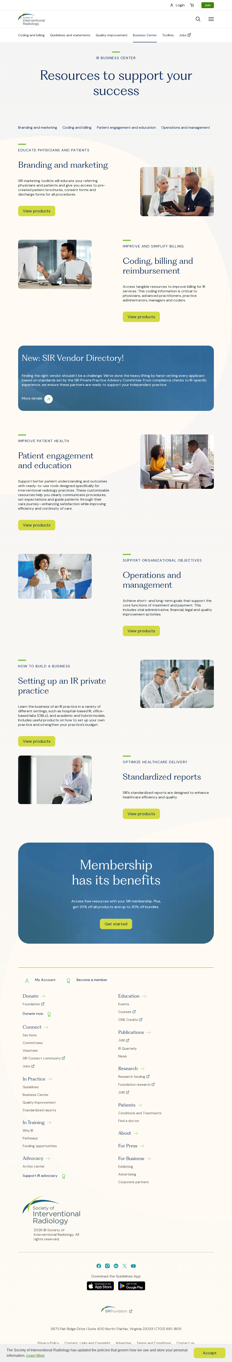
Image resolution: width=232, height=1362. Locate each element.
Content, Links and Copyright (87, 1343)
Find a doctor (128, 1121)
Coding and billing (77, 127)
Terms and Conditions (154, 1343)
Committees (33, 1043)
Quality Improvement (39, 1102)
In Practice (34, 1079)
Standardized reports (39, 1110)
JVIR (122, 1040)
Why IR (28, 1131)
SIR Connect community (42, 1058)
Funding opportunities (40, 1146)
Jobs (27, 1066)
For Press (127, 1146)
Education (129, 996)
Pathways (30, 1138)
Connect (32, 1027)
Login (180, 5)
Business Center (35, 1095)
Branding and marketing (37, 127)
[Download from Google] (131, 1289)
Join (208, 5)
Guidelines (31, 1087)
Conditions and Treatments (140, 1113)
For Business (131, 1158)
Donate (31, 996)
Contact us (185, 1343)
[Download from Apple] (101, 1289)
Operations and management (185, 127)
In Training (34, 1122)
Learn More (35, 1355)
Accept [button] (210, 1353)
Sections (30, 1035)
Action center (34, 1166)
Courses (125, 1012)
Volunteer (30, 1051)
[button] (36, 211)
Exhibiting (125, 1167)
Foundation (32, 1004)
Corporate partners (133, 1182)
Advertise (123, 1343)
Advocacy (33, 1158)
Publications (131, 1032)
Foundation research (134, 1085)
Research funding (132, 1077)
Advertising (127, 1174)
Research (128, 1068)
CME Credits (128, 1020)
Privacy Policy (48, 1343)
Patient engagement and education (126, 127)
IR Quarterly (127, 1049)
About (124, 1133)
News (122, 1056)
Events (123, 1004)
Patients (126, 1105)
